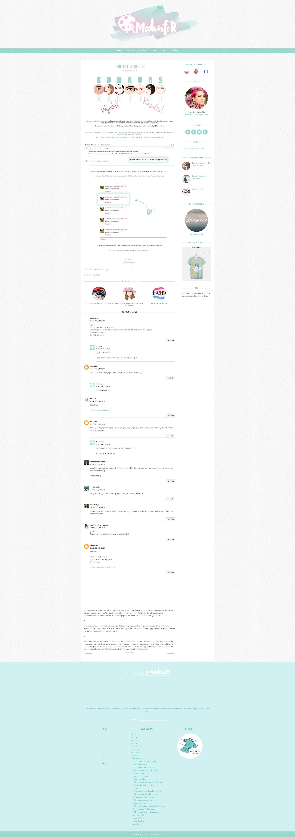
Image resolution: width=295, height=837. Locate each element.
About (119, 50)
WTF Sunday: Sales (140, 764)
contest (96, 275)
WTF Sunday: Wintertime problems (145, 812)
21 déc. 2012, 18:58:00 (97, 401)
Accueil (130, 652)
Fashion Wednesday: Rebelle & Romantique (149, 806)
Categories (153, 50)
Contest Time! (197, 189)
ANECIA (93, 399)
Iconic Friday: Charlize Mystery (144, 767)
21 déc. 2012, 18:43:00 (103, 349)
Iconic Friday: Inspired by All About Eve (147, 791)
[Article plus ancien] (170, 653)
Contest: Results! (139, 779)
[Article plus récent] (88, 653)
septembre (137, 821)
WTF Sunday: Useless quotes (143, 800)
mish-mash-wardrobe (99, 525)
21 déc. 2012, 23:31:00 (97, 490)
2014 (132, 749)
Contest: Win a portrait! (141, 803)
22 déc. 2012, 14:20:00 (97, 528)
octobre (136, 818)
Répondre (171, 340)
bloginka (93, 366)
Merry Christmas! (139, 773)
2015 (132, 746)
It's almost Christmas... (141, 776)
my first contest (121, 132)
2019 (132, 734)
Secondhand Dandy (98, 462)
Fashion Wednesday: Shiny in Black (146, 794)
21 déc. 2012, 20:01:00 (103, 444)
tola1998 (93, 421)
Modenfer (141, 834)
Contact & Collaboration (135, 50)
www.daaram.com (196, 234)
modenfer (100, 346)
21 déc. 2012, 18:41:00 (97, 321)
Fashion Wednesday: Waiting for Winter (147, 782)
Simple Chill (95, 487)
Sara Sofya (94, 505)
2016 (132, 743)
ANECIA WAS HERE (102, 410)
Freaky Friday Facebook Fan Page (102, 567)
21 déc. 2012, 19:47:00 (103, 387)
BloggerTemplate (158, 834)
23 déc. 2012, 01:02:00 (97, 548)
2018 (132, 737)
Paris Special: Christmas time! (143, 785)
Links (164, 50)
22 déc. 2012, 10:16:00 (97, 508)
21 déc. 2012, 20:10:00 (97, 464)
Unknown (94, 545)
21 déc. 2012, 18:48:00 (97, 369)
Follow (103, 763)
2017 (132, 740)
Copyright (174, 50)
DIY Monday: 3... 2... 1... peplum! (144, 797)
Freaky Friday (95, 562)
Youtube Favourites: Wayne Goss (145, 761)
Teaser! (135, 788)
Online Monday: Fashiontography (145, 809)
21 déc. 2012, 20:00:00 (97, 424)
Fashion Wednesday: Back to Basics (146, 770)
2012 (132, 755)
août (134, 824)
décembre (136, 758)
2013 (132, 752)
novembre (136, 815)
